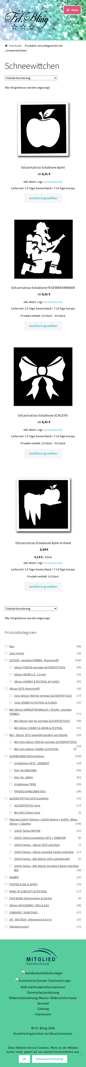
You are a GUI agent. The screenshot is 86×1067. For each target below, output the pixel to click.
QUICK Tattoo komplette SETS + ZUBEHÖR (40, 838)
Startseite (15, 46)
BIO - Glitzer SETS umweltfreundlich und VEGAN (38, 735)
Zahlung (43, 1009)
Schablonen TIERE (25, 784)
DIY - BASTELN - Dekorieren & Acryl (30, 919)
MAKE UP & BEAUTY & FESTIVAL (28, 891)
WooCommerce (61, 1033)
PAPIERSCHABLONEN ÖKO (30, 791)
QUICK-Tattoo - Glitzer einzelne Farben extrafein (44, 852)
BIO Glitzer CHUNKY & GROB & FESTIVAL (38, 728)
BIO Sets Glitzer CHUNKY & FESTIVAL (36, 749)
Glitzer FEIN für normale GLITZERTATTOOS (39, 667)
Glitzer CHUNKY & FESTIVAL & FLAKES (36, 681)
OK (24, 1059)
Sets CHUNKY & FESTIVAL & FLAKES (35, 702)
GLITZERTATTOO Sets (27, 805)
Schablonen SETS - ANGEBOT (31, 763)
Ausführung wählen (43, 198)
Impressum (43, 1014)
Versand (43, 1003)
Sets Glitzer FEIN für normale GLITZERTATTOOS (43, 696)
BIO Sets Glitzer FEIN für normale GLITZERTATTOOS (45, 742)
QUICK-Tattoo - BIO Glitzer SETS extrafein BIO (42, 859)
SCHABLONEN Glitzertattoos (26, 756)
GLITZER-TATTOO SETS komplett (28, 798)
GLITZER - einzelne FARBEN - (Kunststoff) (34, 660)
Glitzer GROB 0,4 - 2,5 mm (30, 674)
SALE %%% (16, 653)
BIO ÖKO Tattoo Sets (27, 812)
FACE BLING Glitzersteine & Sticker (30, 898)
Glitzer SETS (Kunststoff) (24, 688)
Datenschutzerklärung (43, 992)
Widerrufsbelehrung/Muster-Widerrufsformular (43, 998)
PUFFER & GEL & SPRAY (23, 884)
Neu (11, 646)
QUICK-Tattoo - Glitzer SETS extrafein (37, 845)
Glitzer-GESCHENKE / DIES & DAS (29, 905)
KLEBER (14, 877)
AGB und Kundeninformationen (43, 987)
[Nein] (81, 1055)
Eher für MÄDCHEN (25, 770)
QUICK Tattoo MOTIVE (27, 831)
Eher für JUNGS (23, 777)
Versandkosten (53, 182)
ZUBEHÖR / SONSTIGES (23, 912)
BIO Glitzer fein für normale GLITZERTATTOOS (42, 721)
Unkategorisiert (19, 926)
